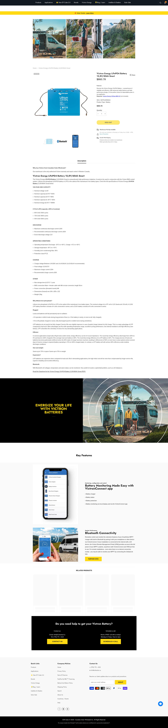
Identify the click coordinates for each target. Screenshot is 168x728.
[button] (160, 703)
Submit (120, 682)
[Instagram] (63, 709)
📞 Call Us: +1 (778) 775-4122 (84, 13)
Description (82, 161)
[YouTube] (67, 709)
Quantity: (99, 110)
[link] (84, 38)
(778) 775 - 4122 (95, 667)
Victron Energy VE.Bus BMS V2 (111, 96)
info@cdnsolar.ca (95, 670)
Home (35, 68)
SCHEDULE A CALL (110, 641)
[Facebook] (59, 709)
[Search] (160, 3)
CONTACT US (57, 641)
